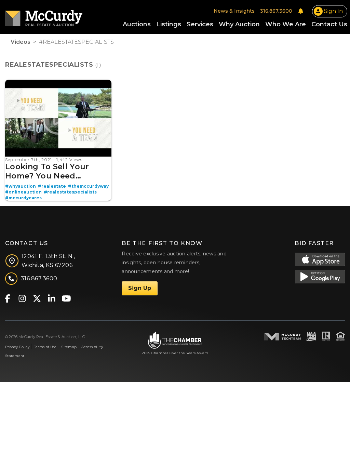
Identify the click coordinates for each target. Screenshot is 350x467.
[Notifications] (301, 11)
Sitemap (69, 347)
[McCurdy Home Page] (43, 16)
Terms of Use (45, 347)
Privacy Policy (17, 347)
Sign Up (139, 288)
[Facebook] (7, 298)
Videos (20, 42)
